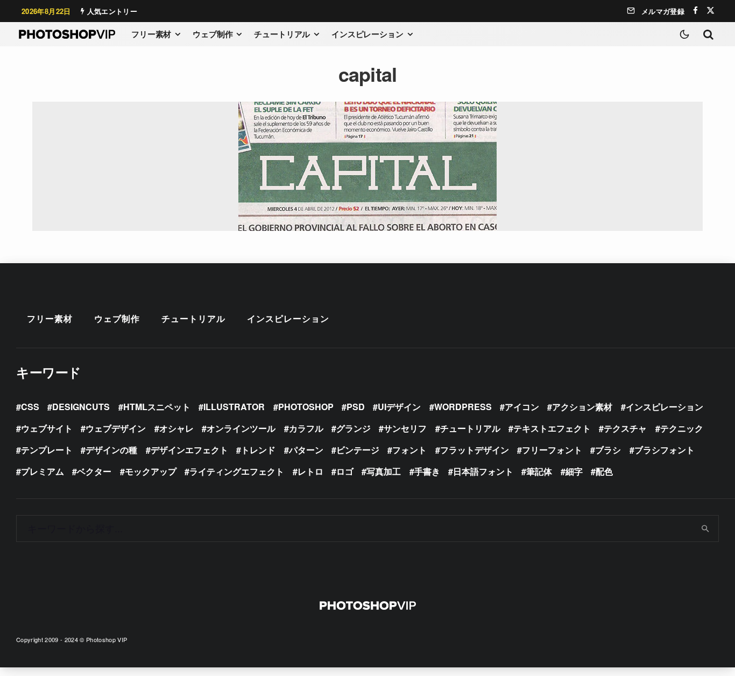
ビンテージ (357, 449)
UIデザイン (399, 406)
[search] (705, 528)
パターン (306, 449)
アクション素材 (582, 406)
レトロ (310, 471)
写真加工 (383, 471)
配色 (604, 471)
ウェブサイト (47, 428)
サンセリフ (405, 428)
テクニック (681, 428)
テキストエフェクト (552, 428)
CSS (30, 406)
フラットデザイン (474, 449)
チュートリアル (282, 34)
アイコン (522, 406)
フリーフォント (552, 449)
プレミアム (42, 471)
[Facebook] (695, 10)
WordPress (463, 406)
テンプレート (47, 449)
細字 (574, 471)
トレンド (258, 449)
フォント (409, 449)
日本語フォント (483, 471)
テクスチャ (625, 428)
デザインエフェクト (189, 449)
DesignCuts (81, 406)
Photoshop (306, 406)
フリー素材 (151, 34)
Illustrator (234, 406)
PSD (356, 406)
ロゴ (345, 471)
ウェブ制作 (212, 34)
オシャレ (176, 428)
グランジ (353, 428)
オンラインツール (241, 428)
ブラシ (608, 449)
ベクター (94, 471)
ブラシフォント (664, 449)
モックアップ (150, 471)
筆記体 (539, 471)
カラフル (306, 428)
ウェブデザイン (116, 428)
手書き (427, 471)
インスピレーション (367, 34)
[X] (710, 10)
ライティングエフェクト (236, 471)
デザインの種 (111, 449)
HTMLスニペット (156, 406)
